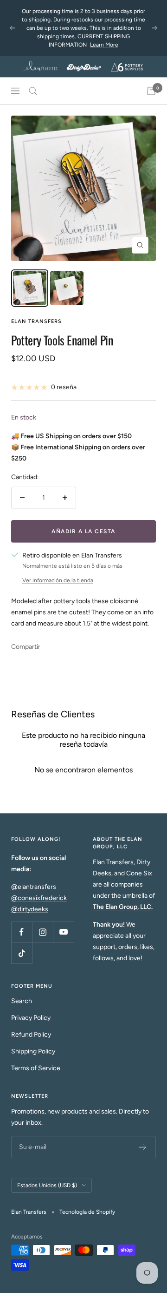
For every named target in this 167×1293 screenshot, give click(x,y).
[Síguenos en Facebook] (21, 932)
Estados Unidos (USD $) (47, 1185)
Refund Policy (31, 1035)
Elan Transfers (36, 321)
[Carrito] (151, 91)
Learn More (104, 42)
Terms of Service (35, 1068)
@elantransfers (33, 887)
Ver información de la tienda (57, 580)
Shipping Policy (33, 1051)
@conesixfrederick (39, 898)
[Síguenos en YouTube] (63, 932)
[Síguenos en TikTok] (21, 952)
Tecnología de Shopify (87, 1212)
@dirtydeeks (29, 909)
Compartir (25, 647)
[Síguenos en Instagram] (42, 932)
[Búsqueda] (33, 91)
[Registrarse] (143, 1147)
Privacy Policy (31, 1018)
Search (21, 1001)
